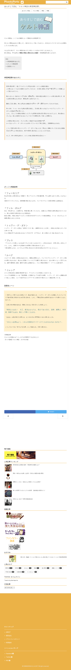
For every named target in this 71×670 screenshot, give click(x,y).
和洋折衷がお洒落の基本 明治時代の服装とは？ (26, 465)
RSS (7, 660)
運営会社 (9, 635)
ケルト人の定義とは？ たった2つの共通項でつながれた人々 (21, 337)
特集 (48, 10)
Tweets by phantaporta (11, 580)
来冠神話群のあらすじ (13, 61)
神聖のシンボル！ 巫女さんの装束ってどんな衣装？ (27, 482)
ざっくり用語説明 (12, 64)
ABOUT (8, 632)
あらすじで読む (26, 10)
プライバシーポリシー (13, 639)
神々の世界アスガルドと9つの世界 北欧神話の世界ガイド (29, 490)
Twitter (8, 657)
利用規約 (9, 642)
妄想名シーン (11, 66)
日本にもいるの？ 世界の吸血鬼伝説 (23, 499)
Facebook (9, 653)
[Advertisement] (35, 358)
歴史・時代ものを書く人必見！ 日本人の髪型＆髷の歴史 (28, 473)
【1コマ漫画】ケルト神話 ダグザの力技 (16, 339)
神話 (43, 10)
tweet (51, 412)
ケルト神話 (36, 10)
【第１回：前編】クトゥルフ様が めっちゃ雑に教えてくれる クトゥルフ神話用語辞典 (43, 557)
